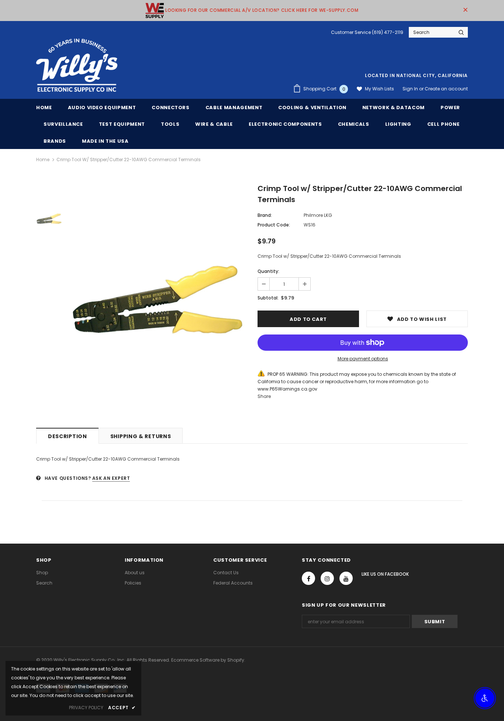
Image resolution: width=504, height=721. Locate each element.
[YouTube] (346, 578)
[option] (157, 300)
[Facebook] (308, 578)
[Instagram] (327, 578)
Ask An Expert (111, 478)
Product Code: (274, 225)
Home (42, 159)
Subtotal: (268, 298)
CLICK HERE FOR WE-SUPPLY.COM (320, 10)
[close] (465, 10)
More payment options (363, 359)
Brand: (265, 215)
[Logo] (76, 65)
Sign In (411, 89)
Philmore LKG (318, 215)
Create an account (446, 89)
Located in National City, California (416, 75)
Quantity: (268, 271)
